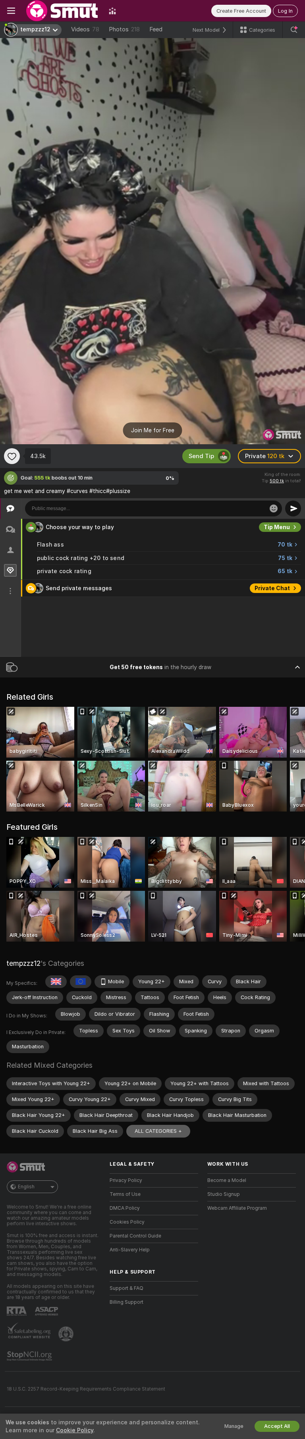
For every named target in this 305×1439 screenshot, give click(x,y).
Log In (285, 11)
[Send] (293, 508)
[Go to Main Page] (62, 10)
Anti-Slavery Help (130, 1250)
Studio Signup (223, 1194)
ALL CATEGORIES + (158, 1131)
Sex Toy (279, 527)
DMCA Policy (125, 1208)
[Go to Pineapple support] (66, 1333)
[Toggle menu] (11, 10)
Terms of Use (125, 1194)
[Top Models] (112, 10)
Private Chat (272, 605)
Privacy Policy (126, 1180)
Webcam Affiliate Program (237, 1208)
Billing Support (126, 1302)
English (26, 1187)
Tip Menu (277, 544)
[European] (80, 981)
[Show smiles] (273, 508)
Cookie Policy (74, 1430)
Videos (85, 29)
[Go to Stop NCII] (30, 1356)
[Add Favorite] (12, 456)
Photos (124, 29)
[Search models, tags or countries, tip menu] (294, 29)
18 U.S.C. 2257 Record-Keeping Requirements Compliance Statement (86, 1389)
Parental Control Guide (135, 1236)
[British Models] (56, 981)
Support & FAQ (126, 1288)
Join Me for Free (152, 430)
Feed (155, 29)
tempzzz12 (23, 963)
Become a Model (226, 1180)
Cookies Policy (127, 1222)
